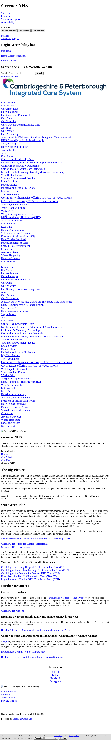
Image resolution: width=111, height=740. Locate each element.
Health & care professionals (13, 56)
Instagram (55, 681)
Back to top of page (11, 657)
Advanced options (9, 76)
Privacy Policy (74, 736)
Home (4, 454)
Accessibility (8, 22)
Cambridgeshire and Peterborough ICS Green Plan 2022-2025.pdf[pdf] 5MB (36, 538)
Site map (5, 13)
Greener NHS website (12, 610)
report (6, 641)
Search (4, 73)
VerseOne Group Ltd (22, 719)
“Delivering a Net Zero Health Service (65, 598)
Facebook (55, 678)
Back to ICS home (9, 60)
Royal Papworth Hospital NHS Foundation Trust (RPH (30, 579)
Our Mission (7, 457)
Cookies (5, 16)
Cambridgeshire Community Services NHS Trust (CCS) (30, 573)
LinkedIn (55, 672)
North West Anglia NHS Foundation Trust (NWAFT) (29, 576)
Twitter (55, 675)
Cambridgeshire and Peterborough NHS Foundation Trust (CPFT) (35, 570)
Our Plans (6, 460)
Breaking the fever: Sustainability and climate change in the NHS (35, 629)
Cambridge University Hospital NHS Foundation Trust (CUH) (33, 567)
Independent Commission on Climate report (24, 651)
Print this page (29, 657)
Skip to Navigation (11, 19)
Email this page (45, 657)
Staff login (6, 51)
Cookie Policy (58, 736)
